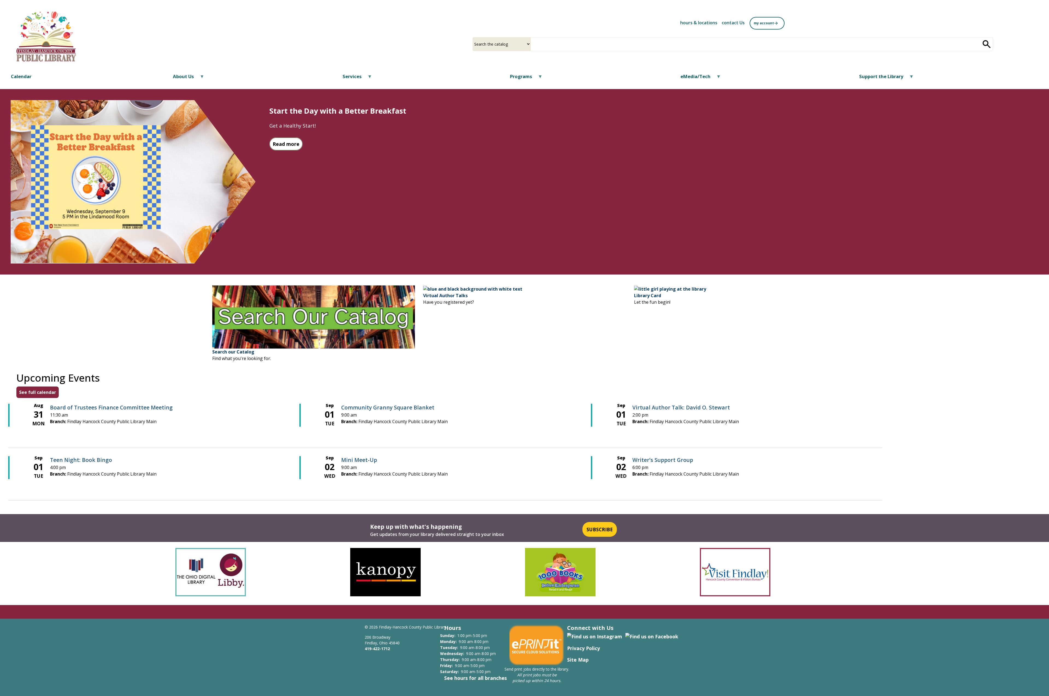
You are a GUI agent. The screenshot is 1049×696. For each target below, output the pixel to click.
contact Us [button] (733, 23)
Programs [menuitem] (517, 78)
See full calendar (37, 392)
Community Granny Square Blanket (387, 407)
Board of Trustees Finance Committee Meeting (111, 407)
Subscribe (600, 529)
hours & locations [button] (698, 23)
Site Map (578, 659)
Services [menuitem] (349, 78)
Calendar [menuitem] (21, 76)
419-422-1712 (377, 648)
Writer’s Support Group (662, 460)
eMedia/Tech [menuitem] (692, 78)
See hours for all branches (475, 678)
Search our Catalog (233, 352)
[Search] (987, 44)
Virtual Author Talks (445, 296)
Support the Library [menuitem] (877, 78)
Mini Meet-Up (359, 460)
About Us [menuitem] (180, 78)
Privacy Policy (583, 648)
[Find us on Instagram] (594, 636)
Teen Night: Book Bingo (81, 460)
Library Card (647, 296)
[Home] (46, 36)
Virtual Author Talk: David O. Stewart (681, 407)
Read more (288, 143)
